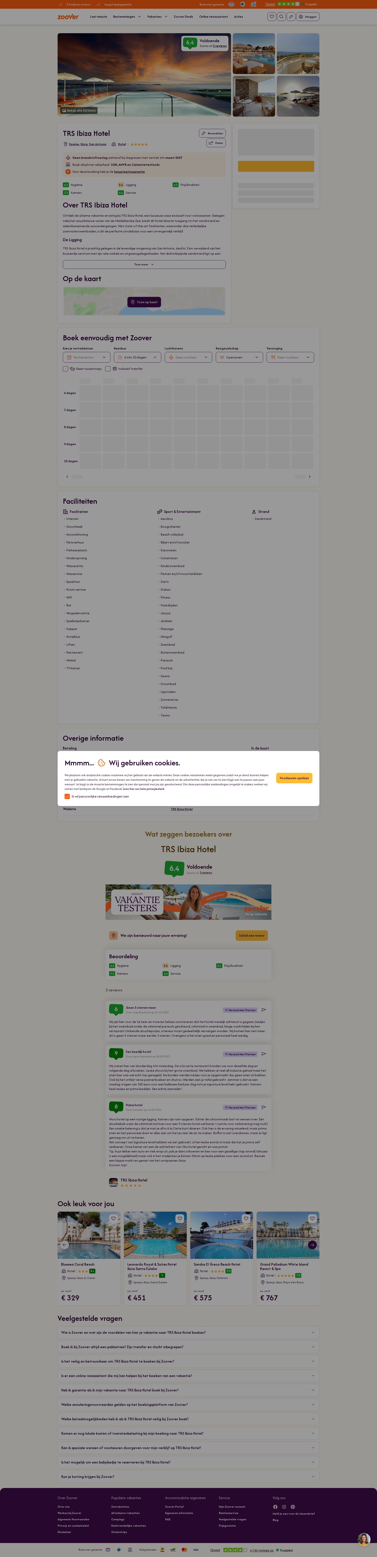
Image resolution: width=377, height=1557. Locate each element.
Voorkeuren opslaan (294, 778)
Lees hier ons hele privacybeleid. (144, 789)
